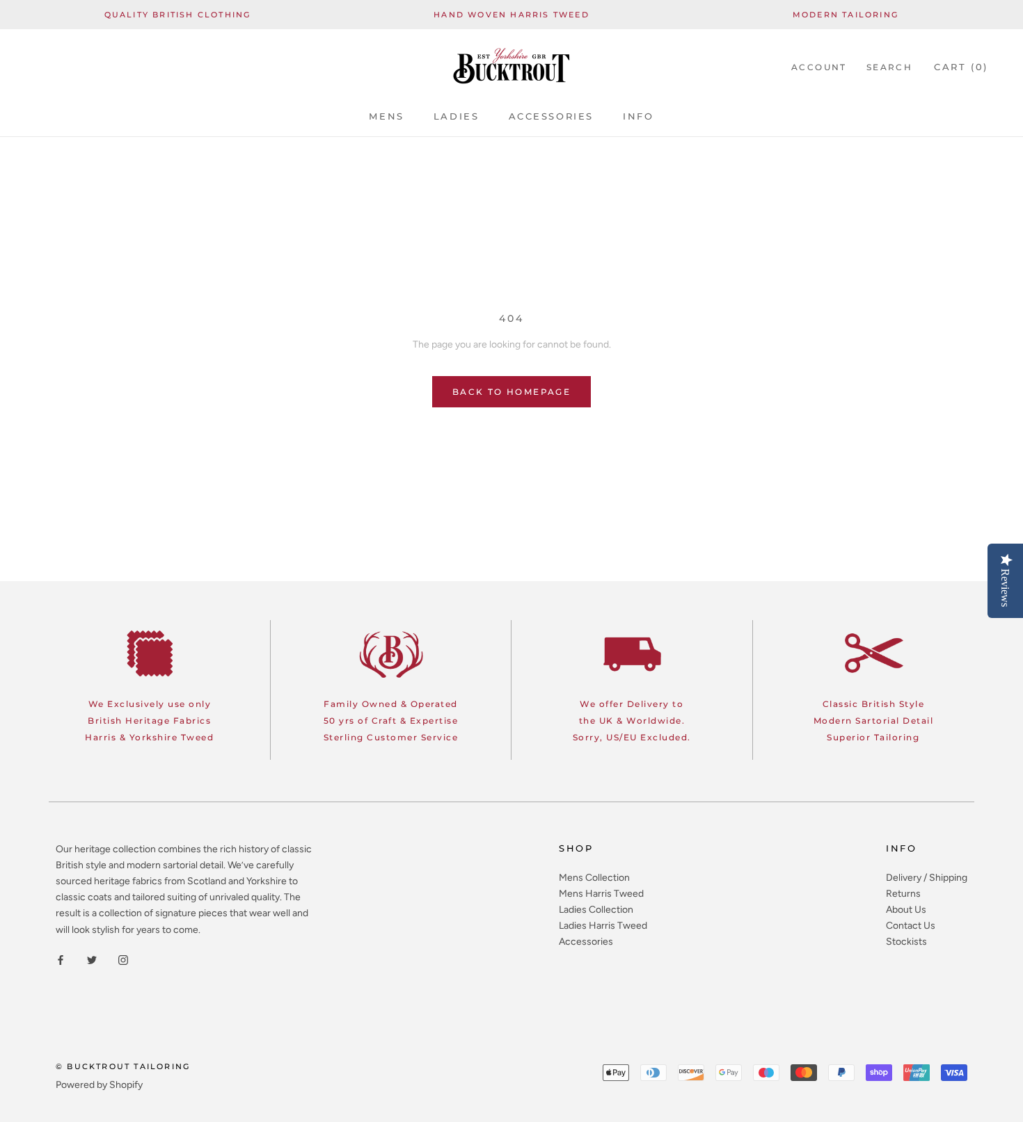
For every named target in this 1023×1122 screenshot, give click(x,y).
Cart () (961, 66)
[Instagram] (123, 960)
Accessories (586, 942)
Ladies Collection (596, 910)
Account (819, 67)
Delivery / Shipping (926, 878)
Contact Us (910, 926)
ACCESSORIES (551, 116)
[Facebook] (60, 960)
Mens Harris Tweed (601, 894)
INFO (638, 116)
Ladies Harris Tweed (603, 926)
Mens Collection (594, 878)
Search (889, 67)
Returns (903, 894)
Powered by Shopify (99, 1085)
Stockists (906, 942)
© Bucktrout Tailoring (123, 1066)
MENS (386, 116)
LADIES (456, 116)
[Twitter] (92, 960)
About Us (906, 910)
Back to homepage (511, 392)
